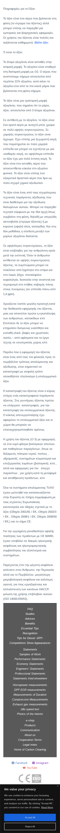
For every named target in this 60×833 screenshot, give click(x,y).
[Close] (57, 786)
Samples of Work (30, 654)
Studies (30, 613)
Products (30, 725)
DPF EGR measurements (30, 689)
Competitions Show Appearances (30, 643)
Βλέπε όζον (41, 42)
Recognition (30, 633)
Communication (30, 730)
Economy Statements (30, 663)
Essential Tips (30, 628)
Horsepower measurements (30, 685)
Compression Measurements (30, 699)
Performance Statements (30, 659)
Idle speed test (30, 709)
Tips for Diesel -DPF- (30, 638)
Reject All (30, 826)
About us (30, 735)
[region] (30, 808)
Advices (30, 618)
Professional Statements (30, 673)
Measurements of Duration (30, 694)
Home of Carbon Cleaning (30, 749)
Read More (47, 807)
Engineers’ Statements (30, 668)
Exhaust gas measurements (30, 704)
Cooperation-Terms (30, 739)
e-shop (30, 720)
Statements (30, 649)
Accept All (30, 817)
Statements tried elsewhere (30, 678)
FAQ (30, 609)
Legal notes (30, 744)
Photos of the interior (30, 714)
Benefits (30, 623)
